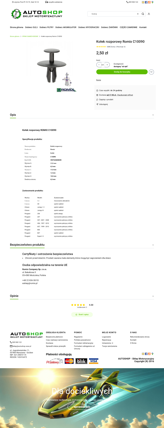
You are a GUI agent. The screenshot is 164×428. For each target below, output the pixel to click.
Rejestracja (106, 340)
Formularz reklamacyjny (83, 343)
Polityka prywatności (82, 340)
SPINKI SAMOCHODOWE (30, 36)
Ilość (98, 60)
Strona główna (14, 36)
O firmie (133, 343)
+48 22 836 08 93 (30, 280)
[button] (143, 14)
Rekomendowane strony (139, 337)
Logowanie (106, 337)
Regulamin (78, 337)
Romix (98, 80)
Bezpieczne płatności (54, 337)
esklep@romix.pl (29, 283)
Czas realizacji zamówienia (57, 340)
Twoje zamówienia (109, 346)
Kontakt (133, 340)
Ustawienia (106, 343)
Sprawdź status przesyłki (56, 346)
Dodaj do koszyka (122, 72)
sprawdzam (82, 407)
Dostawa (49, 343)
